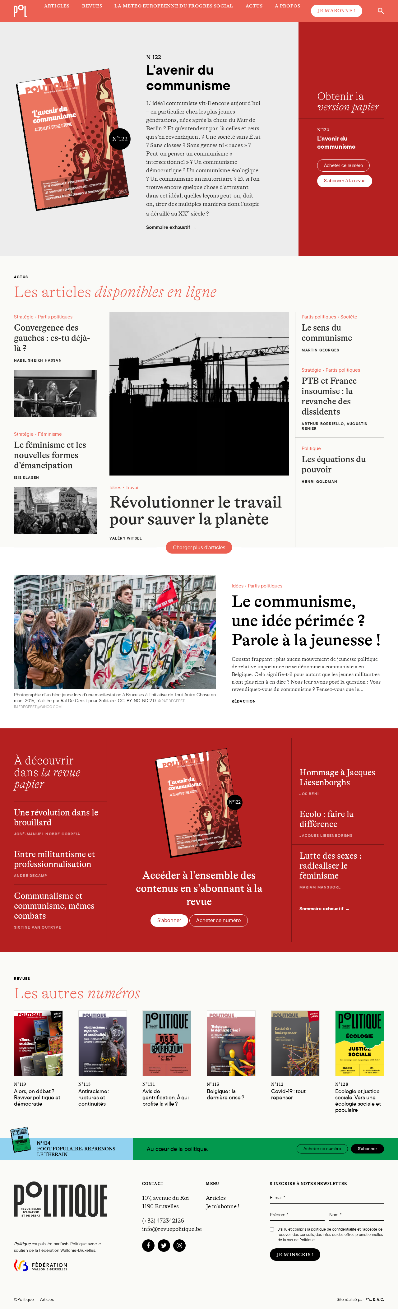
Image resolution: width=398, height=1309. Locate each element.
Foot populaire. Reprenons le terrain (76, 1148)
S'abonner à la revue (344, 180)
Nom (335, 1215)
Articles (216, 1198)
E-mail (277, 1198)
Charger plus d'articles (199, 547)
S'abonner (169, 920)
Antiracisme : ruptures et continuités (93, 1095)
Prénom (279, 1215)
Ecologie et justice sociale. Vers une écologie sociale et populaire (358, 1097)
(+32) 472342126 (163, 1220)
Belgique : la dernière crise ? (225, 1092)
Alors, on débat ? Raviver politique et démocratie (37, 1095)
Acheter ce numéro (343, 165)
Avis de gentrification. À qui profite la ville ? (165, 1095)
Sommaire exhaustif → (171, 227)
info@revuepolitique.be (172, 1229)
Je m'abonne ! (336, 10)
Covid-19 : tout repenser (288, 1092)
